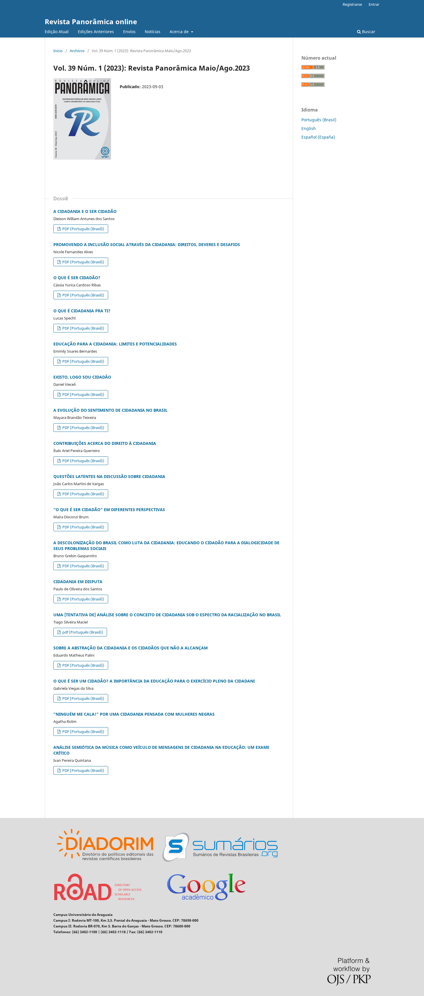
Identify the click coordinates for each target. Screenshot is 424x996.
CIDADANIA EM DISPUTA (77, 581)
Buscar (368, 31)
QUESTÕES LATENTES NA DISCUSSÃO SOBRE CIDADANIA (109, 476)
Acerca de (180, 31)
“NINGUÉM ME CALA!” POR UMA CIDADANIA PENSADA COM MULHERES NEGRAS (134, 714)
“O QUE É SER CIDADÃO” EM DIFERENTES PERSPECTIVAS (109, 509)
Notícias (152, 31)
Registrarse (352, 4)
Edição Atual (57, 31)
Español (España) (318, 137)
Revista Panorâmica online (91, 21)
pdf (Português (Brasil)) (82, 632)
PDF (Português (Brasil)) (82, 228)
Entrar (374, 4)
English (308, 128)
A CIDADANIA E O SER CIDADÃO (85, 211)
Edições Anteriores (96, 31)
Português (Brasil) (318, 119)
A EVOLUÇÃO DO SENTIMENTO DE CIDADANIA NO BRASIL (110, 410)
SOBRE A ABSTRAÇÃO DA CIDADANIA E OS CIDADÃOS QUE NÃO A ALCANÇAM (130, 648)
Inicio (58, 50)
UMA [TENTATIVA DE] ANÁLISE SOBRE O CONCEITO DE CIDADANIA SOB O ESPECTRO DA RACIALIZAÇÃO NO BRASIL (167, 614)
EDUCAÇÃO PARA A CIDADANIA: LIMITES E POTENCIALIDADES (115, 344)
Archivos (77, 50)
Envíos (129, 31)
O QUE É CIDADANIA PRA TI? (81, 310)
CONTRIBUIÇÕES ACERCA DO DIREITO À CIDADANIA (104, 443)
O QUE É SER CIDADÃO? (76, 277)
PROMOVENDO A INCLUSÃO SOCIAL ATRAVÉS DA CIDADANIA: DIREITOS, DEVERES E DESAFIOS (146, 244)
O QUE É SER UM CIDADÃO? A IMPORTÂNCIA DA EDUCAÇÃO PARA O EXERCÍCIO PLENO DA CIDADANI (154, 681)
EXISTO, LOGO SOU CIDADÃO (82, 377)
